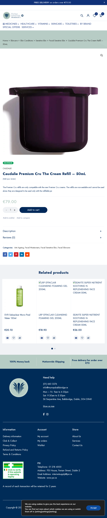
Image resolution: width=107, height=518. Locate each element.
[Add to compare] (23, 218)
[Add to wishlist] (8, 218)
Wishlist (96, 14)
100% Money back (20, 361)
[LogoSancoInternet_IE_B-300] (13, 470)
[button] (101, 55)
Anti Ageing (19, 247)
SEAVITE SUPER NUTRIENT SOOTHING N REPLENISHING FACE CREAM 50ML (86, 319)
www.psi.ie (52, 477)
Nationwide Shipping (53, 361)
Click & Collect (10, 440)
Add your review (9, 179)
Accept (93, 508)
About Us (76, 436)
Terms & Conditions (12, 454)
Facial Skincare (64, 247)
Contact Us (77, 445)
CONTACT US (9, 7)
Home (5, 40)
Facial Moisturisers (32, 247)
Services (76, 440)
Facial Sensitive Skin (57, 40)
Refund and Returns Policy (15, 449)
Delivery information (12, 436)
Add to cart (33, 210)
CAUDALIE (7, 168)
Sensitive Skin (41, 40)
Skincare (14, 40)
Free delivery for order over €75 (87, 362)
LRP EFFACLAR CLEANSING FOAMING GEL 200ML (53, 316)
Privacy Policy (9, 445)
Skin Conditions (26, 40)
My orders (42, 440)
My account (42, 436)
